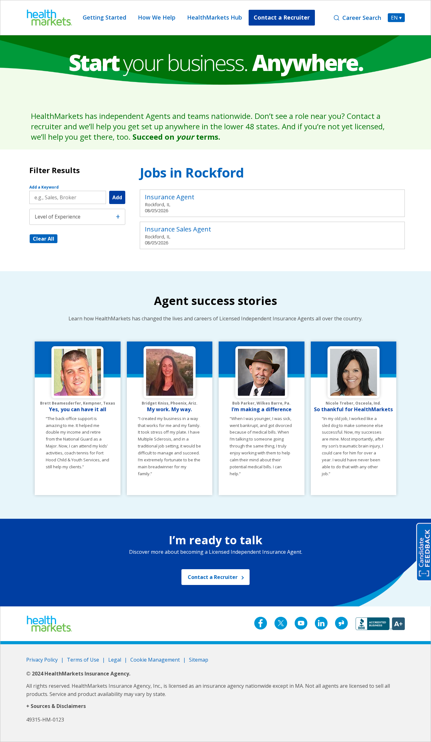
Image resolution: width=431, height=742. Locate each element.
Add (117, 197)
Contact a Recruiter (282, 17)
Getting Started (104, 17)
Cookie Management (155, 659)
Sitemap (198, 659)
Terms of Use (83, 659)
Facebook (260, 623)
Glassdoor (341, 623)
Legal (114, 659)
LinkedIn (321, 623)
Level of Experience (57, 216)
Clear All (43, 238)
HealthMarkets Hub (214, 17)
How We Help (156, 17)
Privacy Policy (42, 659)
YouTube (301, 623)
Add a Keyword (44, 187)
